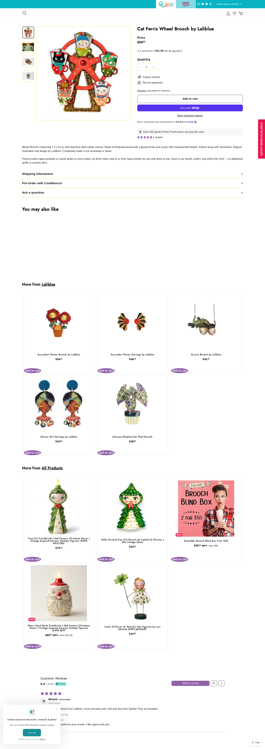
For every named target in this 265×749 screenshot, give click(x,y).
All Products (52, 468)
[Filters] (214, 683)
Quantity (143, 59)
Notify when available (261, 138)
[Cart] (241, 13)
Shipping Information (37, 173)
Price (141, 37)
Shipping (141, 91)
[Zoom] (84, 73)
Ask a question (33, 192)
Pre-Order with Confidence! (42, 183)
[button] (190, 50)
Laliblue (48, 284)
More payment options (190, 115)
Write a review (190, 683)
